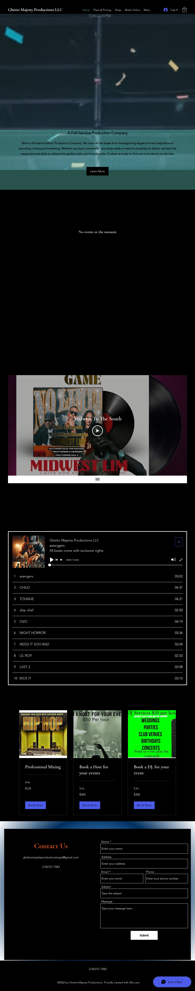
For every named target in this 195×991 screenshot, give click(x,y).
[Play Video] (97, 430)
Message (106, 901)
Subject (106, 886)
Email (105, 871)
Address (106, 856)
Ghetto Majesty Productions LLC (35, 9)
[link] (43, 767)
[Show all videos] (97, 479)
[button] (184, 9)
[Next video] (179, 425)
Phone (150, 871)
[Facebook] (157, 10)
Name (105, 841)
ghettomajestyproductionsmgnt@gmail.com (51, 857)
